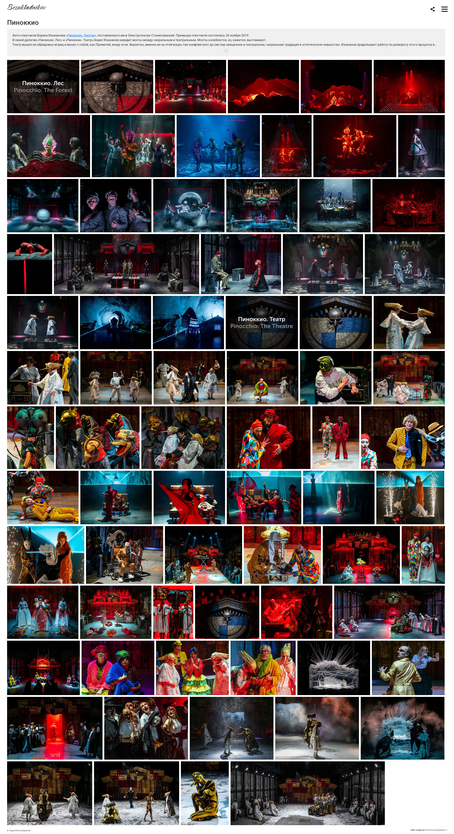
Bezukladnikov (26, 6)
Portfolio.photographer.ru (436, 830)
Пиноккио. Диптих (81, 35)
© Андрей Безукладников (18, 830)
